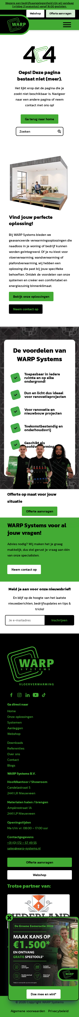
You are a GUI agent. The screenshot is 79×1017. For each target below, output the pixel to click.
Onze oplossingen (20, 716)
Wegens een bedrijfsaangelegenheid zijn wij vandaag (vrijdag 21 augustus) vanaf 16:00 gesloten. (39, 5)
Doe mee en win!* (43, 994)
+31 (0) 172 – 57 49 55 (22, 842)
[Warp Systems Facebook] (11, 695)
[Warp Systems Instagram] (19, 695)
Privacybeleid (58, 1010)
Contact (13, 759)
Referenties (15, 748)
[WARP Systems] (16, 25)
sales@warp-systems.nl (24, 848)
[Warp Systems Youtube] (36, 695)
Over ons (13, 754)
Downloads (15, 742)
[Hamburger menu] (65, 24)
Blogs (11, 765)
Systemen (14, 722)
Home (11, 711)
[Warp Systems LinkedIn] (27, 695)
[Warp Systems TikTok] (44, 695)
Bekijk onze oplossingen (31, 296)
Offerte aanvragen (60, 13)
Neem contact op (25, 309)
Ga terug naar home (39, 119)
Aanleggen (15, 728)
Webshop (35, 13)
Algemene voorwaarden (28, 1010)
